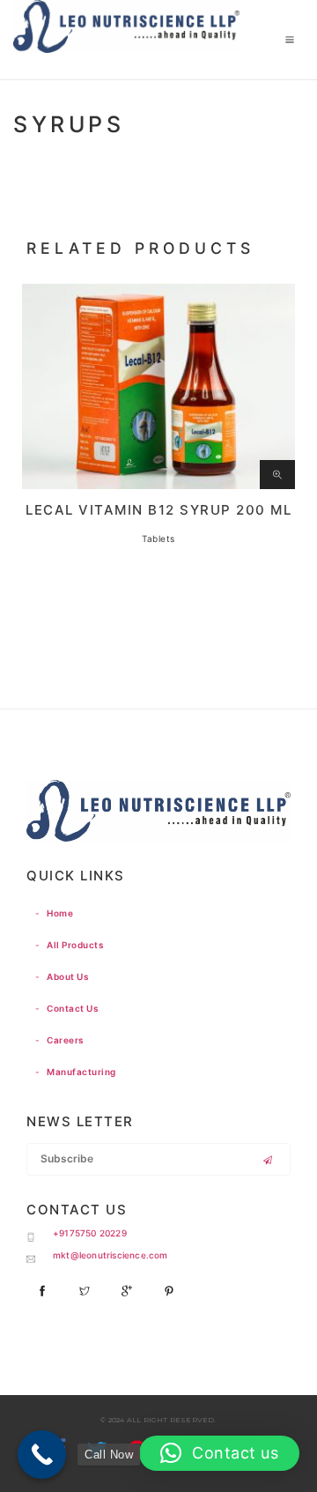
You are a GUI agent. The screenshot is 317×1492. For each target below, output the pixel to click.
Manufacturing (75, 1071)
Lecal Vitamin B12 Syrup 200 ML (158, 509)
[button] (219, 1453)
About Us (61, 976)
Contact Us (66, 1008)
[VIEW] (277, 475)
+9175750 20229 (90, 1233)
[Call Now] (42, 1454)
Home (54, 913)
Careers (59, 1040)
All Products (69, 944)
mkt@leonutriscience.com (110, 1255)
